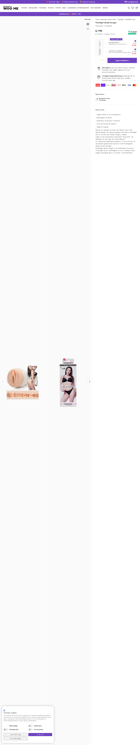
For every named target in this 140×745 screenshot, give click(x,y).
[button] (90, 381)
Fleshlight (99, 26)
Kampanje (104, 19)
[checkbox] (6, 726)
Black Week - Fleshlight (116, 19)
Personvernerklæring (45, 709)
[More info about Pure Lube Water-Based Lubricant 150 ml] (135, 49)
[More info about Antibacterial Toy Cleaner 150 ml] (135, 41)
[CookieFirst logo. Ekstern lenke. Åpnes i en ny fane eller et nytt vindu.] (4, 710)
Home (97, 19)
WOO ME (10, 8)
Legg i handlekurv (122, 60)
